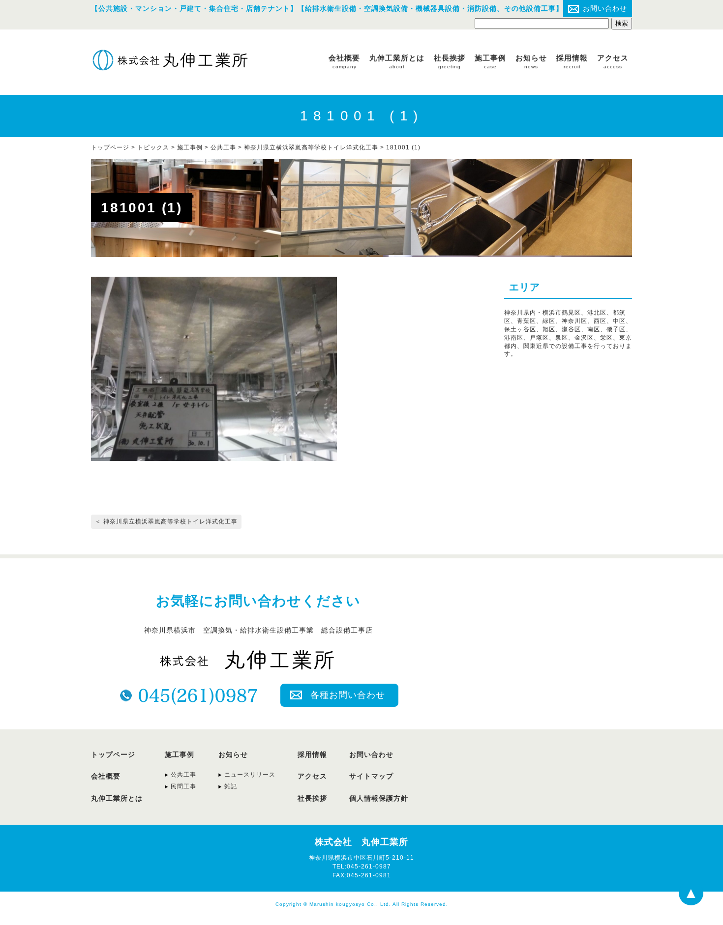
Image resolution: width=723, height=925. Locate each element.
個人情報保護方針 (378, 798)
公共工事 (223, 147)
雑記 (230, 786)
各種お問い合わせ (347, 695)
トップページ (113, 754)
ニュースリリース (249, 774)
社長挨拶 (449, 61)
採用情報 (572, 61)
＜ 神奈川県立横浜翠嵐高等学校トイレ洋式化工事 (166, 521)
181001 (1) (403, 147)
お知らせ (531, 61)
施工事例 (490, 61)
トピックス (153, 147)
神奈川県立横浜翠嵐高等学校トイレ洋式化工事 (311, 147)
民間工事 (183, 786)
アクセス (613, 61)
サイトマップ (371, 776)
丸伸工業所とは (396, 61)
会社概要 (344, 61)
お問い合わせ (605, 8)
